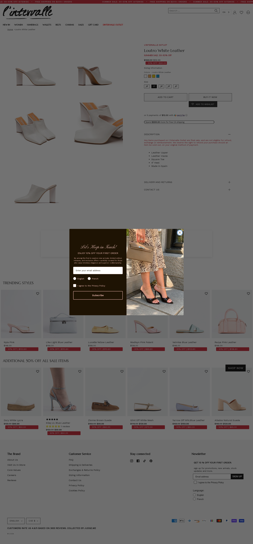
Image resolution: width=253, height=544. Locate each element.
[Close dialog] (179, 232)
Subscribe (98, 295)
